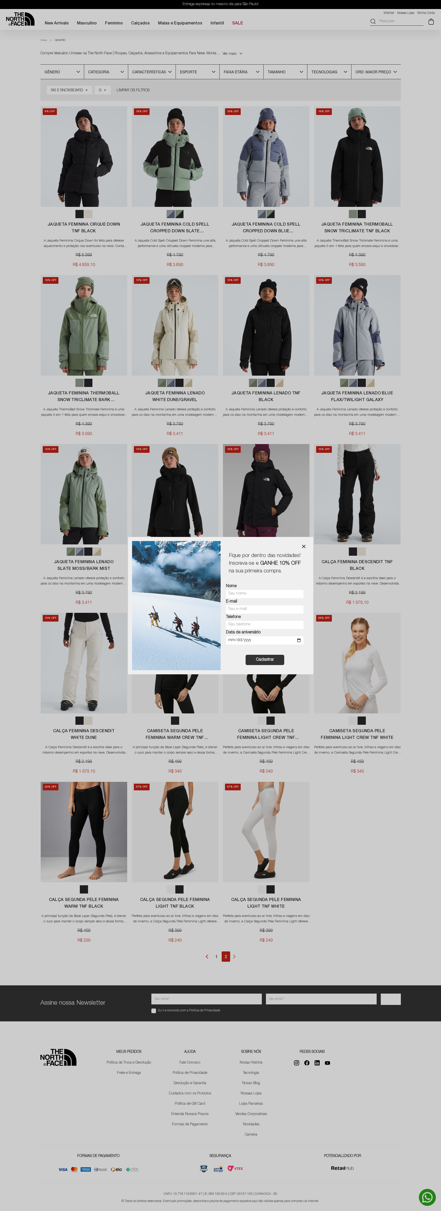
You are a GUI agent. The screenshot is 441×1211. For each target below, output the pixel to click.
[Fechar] (303, 546)
